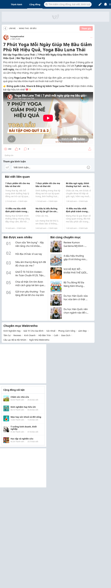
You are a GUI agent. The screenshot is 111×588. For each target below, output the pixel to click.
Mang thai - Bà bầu (28, 28)
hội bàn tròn (44, 335)
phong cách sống (66, 330)
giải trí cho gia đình (33, 330)
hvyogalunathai (17, 36)
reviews (17, 335)
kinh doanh (30, 335)
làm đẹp (82, 330)
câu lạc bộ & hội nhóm (14, 339)
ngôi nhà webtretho (39, 339)
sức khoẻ (50, 330)
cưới (56, 335)
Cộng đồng (34, 4)
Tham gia (86, 28)
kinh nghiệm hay (12, 330)
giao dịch (65, 335)
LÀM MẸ (12, 28)
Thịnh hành (16, 4)
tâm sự (7, 335)
